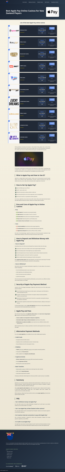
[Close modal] (43, 227)
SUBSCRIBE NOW (32, 243)
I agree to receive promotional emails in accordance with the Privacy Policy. (33, 238)
